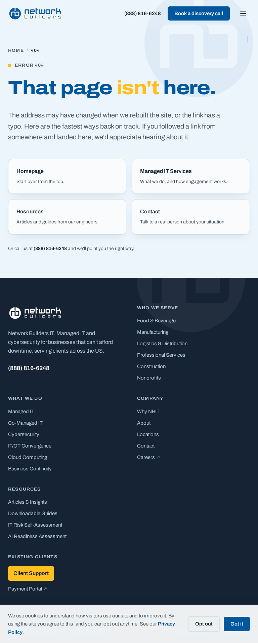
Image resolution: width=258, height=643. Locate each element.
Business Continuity (30, 468)
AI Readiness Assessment (37, 536)
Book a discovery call (198, 13)
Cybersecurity (23, 434)
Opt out (204, 624)
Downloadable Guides (32, 513)
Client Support (31, 573)
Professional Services (161, 355)
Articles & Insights (27, 502)
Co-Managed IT (25, 423)
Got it (236, 624)
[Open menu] (243, 13)
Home (16, 50)
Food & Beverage (156, 320)
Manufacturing (152, 332)
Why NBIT (148, 411)
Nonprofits (149, 378)
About (143, 423)
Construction (151, 366)
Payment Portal (27, 589)
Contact (146, 446)
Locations (148, 434)
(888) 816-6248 (142, 13)
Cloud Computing (27, 457)
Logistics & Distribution (162, 343)
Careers (148, 457)
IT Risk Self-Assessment (35, 525)
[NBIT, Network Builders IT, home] (35, 13)
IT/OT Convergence (29, 446)
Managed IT (21, 411)
